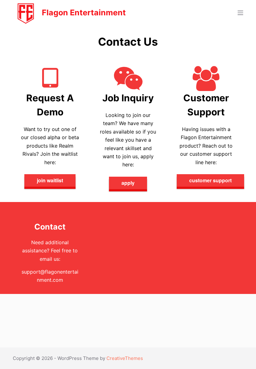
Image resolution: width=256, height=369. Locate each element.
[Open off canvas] (240, 13)
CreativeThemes (124, 358)
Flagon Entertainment (84, 12)
